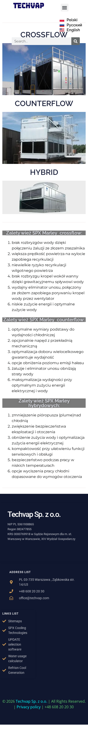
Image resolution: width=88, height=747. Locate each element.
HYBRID (44, 172)
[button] (65, 7)
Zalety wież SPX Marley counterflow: (44, 319)
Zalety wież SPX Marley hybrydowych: (44, 403)
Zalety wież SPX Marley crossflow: (44, 233)
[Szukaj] (75, 41)
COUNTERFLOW (44, 103)
